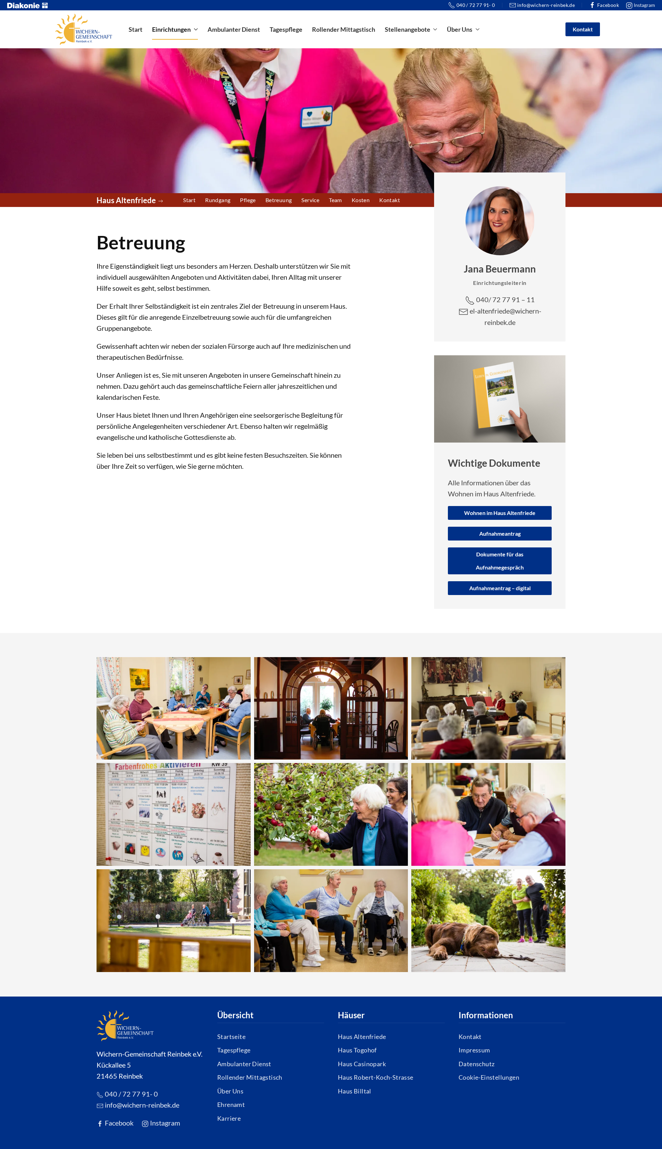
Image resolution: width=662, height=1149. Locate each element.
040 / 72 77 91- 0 (476, 5)
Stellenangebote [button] (407, 29)
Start (135, 29)
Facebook (608, 5)
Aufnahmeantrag (500, 533)
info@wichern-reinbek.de (546, 5)
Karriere (229, 1118)
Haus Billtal (354, 1091)
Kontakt (583, 29)
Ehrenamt (231, 1104)
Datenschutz (476, 1064)
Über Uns (230, 1091)
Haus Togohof (357, 1050)
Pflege (247, 200)
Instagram (644, 5)
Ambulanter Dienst (234, 29)
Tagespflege (286, 29)
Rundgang (217, 200)
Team (335, 200)
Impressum (474, 1050)
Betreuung (278, 200)
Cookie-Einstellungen (489, 1077)
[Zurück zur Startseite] (83, 29)
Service (310, 200)
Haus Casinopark (362, 1064)
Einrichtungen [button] (171, 29)
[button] (174, 708)
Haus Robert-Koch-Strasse (375, 1077)
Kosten (361, 200)
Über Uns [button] (459, 29)
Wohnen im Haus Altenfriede (499, 512)
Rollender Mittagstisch (343, 29)
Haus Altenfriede (362, 1036)
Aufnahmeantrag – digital (500, 588)
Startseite (231, 1036)
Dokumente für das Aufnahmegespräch (500, 561)
